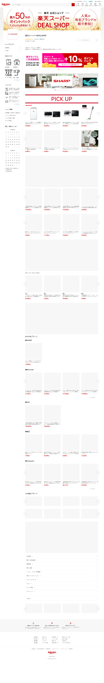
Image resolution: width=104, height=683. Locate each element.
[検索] (73, 4)
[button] (98, 1)
